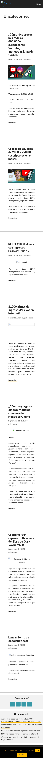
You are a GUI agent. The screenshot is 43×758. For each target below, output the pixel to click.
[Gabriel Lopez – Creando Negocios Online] (6, 4)
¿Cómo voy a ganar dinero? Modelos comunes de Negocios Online (20, 411)
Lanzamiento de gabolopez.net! (18, 639)
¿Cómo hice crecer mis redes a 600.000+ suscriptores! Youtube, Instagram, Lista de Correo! (20, 45)
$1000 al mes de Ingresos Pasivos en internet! (21, 310)
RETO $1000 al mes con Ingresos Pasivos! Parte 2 (21, 247)
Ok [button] (38, 750)
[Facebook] (18, 704)
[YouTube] (12, 704)
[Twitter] (29, 704)
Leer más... (12, 122)
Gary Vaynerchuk (23, 574)
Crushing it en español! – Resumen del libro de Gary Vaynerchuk (21, 539)
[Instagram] (24, 704)
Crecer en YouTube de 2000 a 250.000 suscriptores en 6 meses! (20, 154)
